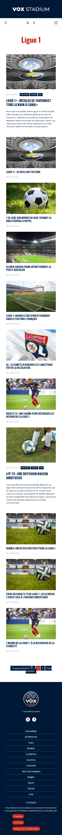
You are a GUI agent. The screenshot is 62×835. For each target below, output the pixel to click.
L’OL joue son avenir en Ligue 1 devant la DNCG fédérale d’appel (28, 219)
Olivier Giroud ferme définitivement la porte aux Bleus (28, 268)
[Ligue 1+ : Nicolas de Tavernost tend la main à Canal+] (31, 71)
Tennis (31, 788)
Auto (31, 742)
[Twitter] (28, 23)
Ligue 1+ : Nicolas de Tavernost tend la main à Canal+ (28, 102)
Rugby (31, 777)
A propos (31, 802)
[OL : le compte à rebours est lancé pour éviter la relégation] (31, 345)
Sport (31, 782)
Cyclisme (31, 754)
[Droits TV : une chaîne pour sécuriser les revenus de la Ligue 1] (31, 394)
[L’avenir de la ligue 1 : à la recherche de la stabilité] (31, 623)
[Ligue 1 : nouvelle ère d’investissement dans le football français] (31, 296)
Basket (31, 748)
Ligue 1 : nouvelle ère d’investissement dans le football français (28, 317)
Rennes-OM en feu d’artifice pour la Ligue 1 (30, 548)
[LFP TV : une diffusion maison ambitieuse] (31, 445)
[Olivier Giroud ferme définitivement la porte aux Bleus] (31, 247)
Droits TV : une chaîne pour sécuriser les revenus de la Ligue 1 (30, 415)
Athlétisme (31, 736)
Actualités (24, 94)
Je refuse (18, 822)
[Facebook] (34, 23)
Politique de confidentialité (26, 829)
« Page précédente (21, 668)
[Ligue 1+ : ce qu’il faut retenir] (31, 152)
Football (33, 94)
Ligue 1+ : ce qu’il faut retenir (23, 172)
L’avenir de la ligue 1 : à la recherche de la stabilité (30, 644)
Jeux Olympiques (31, 771)
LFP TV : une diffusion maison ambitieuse (27, 475)
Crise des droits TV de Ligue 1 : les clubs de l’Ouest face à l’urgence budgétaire (30, 595)
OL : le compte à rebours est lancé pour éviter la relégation (29, 366)
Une (40, 94)
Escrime (31, 759)
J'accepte (18, 816)
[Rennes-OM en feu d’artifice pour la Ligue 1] (31, 528)
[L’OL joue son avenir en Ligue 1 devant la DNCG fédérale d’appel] (31, 198)
